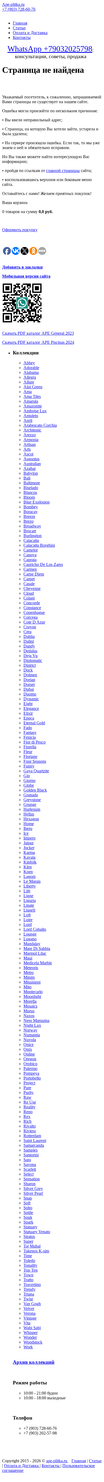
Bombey (30, 507)
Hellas (28, 814)
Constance (32, 607)
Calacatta (31, 540)
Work (28, 1347)
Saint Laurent (34, 1140)
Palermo (30, 1068)
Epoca (28, 718)
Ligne (28, 895)
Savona (29, 1164)
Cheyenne (32, 588)
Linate (28, 905)
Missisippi (32, 982)
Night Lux (32, 1025)
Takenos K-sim (36, 1251)
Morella (30, 1001)
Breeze (29, 516)
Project (29, 1083)
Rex (26, 1116)
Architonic (32, 430)
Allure (28, 382)
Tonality (30, 1265)
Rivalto (29, 1126)
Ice (26, 833)
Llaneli (29, 910)
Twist (28, 1299)
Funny (28, 766)
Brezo (28, 521)
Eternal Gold (34, 723)
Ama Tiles (32, 396)
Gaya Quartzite (36, 771)
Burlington (32, 535)
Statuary (30, 1227)
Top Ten (30, 1270)
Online (29, 1054)
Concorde (31, 603)
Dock (28, 670)
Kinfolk (30, 862)
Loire (28, 919)
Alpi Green (32, 387)
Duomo (29, 694)
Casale (29, 583)
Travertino (32, 1284)
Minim (29, 977)
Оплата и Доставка (30, 32)
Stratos (29, 1236)
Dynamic (31, 699)
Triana (28, 1294)
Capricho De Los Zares (43, 564)
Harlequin (31, 809)
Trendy (29, 1289)
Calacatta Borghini (39, 545)
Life (26, 891)
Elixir (28, 713)
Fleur (27, 751)
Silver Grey (33, 1188)
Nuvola (29, 1039)
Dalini (28, 641)
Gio (26, 775)
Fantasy (30, 732)
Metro (28, 972)
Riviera (29, 1131)
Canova (30, 555)
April (27, 420)
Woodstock (32, 1342)
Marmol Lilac (34, 953)
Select (28, 1174)
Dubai (28, 689)
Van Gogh (32, 1303)
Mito (27, 987)
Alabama (31, 372)
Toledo (29, 1260)
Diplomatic (32, 660)
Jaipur (28, 843)
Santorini (31, 1155)
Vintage (30, 1318)
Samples (30, 1150)
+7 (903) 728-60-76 (18, 9)
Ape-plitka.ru (13, 4)
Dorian (29, 679)
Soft (26, 1203)
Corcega (30, 617)
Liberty (29, 886)
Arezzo (29, 435)
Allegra (29, 377)
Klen (27, 867)
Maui (27, 958)
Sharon (29, 1183)
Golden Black (35, 790)
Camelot (30, 550)
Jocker (28, 847)
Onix (27, 1049)
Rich (27, 1121)
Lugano (30, 939)
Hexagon (31, 819)
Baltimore (31, 483)
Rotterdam (32, 1135)
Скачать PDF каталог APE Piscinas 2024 (38, 342)
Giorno (29, 780)
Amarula (30, 401)
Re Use (29, 1102)
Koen (28, 871)
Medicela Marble (37, 963)
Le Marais (32, 881)
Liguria (29, 900)
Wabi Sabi (32, 1327)
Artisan (29, 444)
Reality (29, 1107)
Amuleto (30, 415)
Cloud (28, 593)
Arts (27, 449)
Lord (27, 924)
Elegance (31, 708)
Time (27, 1255)
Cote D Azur (34, 622)
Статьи (19, 28)
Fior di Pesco (34, 742)
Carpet (29, 579)
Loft (27, 915)
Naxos (28, 1015)
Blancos (30, 492)
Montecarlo (33, 991)
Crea (27, 631)
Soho (27, 1207)
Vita (26, 1323)
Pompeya (31, 1073)
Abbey (29, 363)
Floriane (30, 756)
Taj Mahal (32, 1246)
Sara (27, 1159)
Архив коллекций (33, 1362)
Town (28, 1275)
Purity (28, 1092)
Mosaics (30, 1006)
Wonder (30, 1337)
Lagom (29, 876)
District (29, 665)
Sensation (31, 1179)
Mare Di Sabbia (36, 948)
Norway (30, 1030)
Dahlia (29, 636)
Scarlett (29, 1169)
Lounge (30, 934)
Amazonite (32, 406)
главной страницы (63, 170)
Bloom (29, 497)
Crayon (29, 627)
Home (28, 823)
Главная (20, 23)
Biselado (30, 487)
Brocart (29, 531)
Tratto (28, 1279)
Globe (28, 785)
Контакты (22, 37)
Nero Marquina (36, 1020)
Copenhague (34, 612)
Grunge (29, 804)
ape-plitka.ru (57, 1461)
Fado (27, 727)
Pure (27, 1087)
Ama (27, 391)
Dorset (29, 684)
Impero (29, 838)
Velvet (28, 1308)
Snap (27, 1198)
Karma (29, 852)
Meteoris (30, 967)
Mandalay (31, 943)
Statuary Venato (36, 1231)
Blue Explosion (36, 502)
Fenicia (29, 737)
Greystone (32, 799)
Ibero (27, 828)
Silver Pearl (33, 1193)
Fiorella (29, 747)
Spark (28, 1222)
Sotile (28, 1212)
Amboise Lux (35, 411)
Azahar (29, 468)
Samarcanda (33, 1145)
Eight (28, 703)
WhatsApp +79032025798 (49, 48)
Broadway (32, 526)
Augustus (31, 459)
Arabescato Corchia (40, 425)
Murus (28, 1011)
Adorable (31, 367)
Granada (30, 795)
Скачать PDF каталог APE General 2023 (38, 333)
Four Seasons (34, 761)
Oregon (29, 1059)
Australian (32, 463)
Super (28, 1241)
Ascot (28, 454)
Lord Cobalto (34, 929)
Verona (29, 1313)
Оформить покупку (20, 229)
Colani (29, 598)
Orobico (30, 1063)
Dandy (29, 646)
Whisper (30, 1332)
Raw (27, 1097)
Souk (27, 1217)
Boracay (30, 511)
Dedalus (30, 651)
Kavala (29, 857)
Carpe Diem (33, 574)
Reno (28, 1111)
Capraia (30, 559)
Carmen (30, 569)
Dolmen (30, 675)
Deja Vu (30, 655)
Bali (26, 478)
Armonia (30, 439)
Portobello (32, 1078)
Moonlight (32, 996)
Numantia (31, 1035)
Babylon (30, 473)
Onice (28, 1044)
